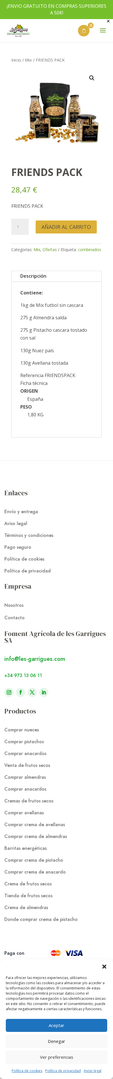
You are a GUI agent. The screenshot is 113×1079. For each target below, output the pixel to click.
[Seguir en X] (32, 692)
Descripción (33, 276)
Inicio (16, 60)
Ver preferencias (56, 1057)
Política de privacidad (63, 1070)
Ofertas (50, 249)
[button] (104, 966)
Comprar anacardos (25, 753)
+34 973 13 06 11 (23, 675)
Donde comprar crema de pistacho (41, 919)
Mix (28, 60)
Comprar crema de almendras (35, 836)
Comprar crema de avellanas (34, 824)
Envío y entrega (21, 511)
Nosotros (13, 605)
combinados (89, 249)
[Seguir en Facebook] (20, 692)
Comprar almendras (25, 777)
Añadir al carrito (66, 226)
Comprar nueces (21, 729)
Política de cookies (27, 1070)
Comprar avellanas (24, 812)
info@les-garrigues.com (34, 659)
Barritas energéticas (25, 848)
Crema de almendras (26, 907)
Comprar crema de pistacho (33, 860)
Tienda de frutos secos (28, 895)
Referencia (32, 375)
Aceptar (56, 1025)
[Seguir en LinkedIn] (43, 692)
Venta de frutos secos (27, 765)
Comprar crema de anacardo (35, 872)
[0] (84, 30)
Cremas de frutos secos (28, 801)
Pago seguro (17, 547)
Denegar (56, 1041)
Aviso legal (92, 1070)
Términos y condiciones (28, 535)
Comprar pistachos (24, 741)
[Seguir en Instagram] (9, 692)
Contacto (14, 617)
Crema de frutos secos (28, 883)
